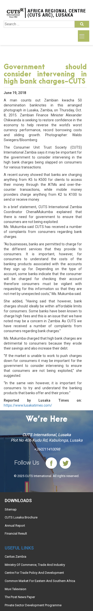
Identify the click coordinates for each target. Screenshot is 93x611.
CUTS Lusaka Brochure (21, 517)
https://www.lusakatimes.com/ (28, 405)
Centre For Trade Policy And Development (34, 573)
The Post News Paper (20, 597)
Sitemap (11, 509)
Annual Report (15, 525)
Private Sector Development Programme (33, 605)
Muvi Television (15, 589)
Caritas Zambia (15, 556)
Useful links (19, 547)
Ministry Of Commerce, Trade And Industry (35, 565)
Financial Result (16, 533)
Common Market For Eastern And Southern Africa (40, 581)
